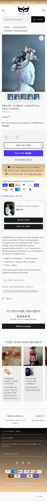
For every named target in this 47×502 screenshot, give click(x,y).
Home (7, 27)
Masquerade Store (19, 483)
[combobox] (23, 19)
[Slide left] (4, 2)
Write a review (23, 326)
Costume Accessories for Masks (20, 291)
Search (40, 19)
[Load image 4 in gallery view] (30, 97)
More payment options (23, 159)
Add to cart (23, 145)
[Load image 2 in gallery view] (17, 97)
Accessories (20, 27)
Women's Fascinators (15, 31)
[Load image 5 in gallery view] (36, 97)
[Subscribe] (43, 454)
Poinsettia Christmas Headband (27, 206)
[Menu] (3, 10)
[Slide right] (43, 2)
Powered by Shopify (23, 486)
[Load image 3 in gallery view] (23, 97)
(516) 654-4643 (35, 174)
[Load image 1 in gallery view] (10, 97)
